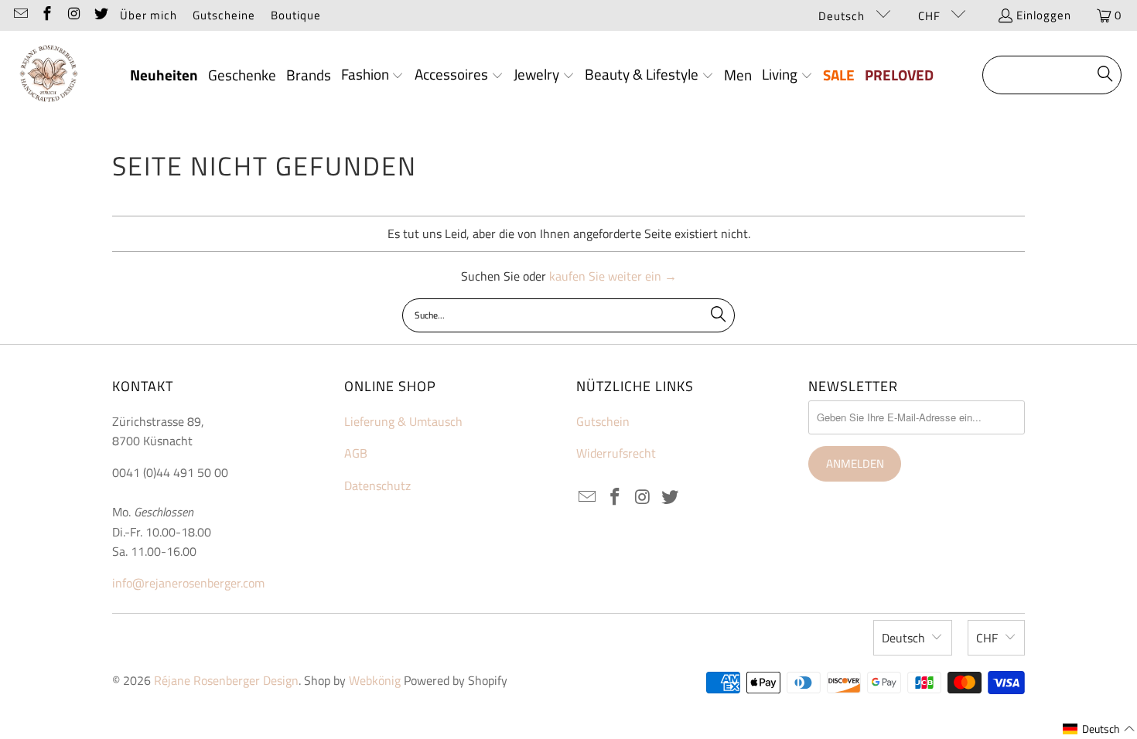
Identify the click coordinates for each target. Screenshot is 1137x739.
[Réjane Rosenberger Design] (48, 75)
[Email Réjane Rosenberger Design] (20, 15)
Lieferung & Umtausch (403, 421)
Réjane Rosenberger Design (226, 680)
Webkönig (375, 680)
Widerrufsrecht (616, 453)
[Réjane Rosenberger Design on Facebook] (47, 15)
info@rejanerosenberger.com (188, 583)
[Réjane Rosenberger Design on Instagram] (73, 15)
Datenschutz (377, 485)
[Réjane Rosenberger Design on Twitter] (100, 15)
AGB (355, 453)
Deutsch (843, 16)
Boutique (296, 15)
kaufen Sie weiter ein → (613, 276)
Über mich (148, 15)
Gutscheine (224, 15)
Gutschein (603, 421)
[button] (373, 76)
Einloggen (1043, 15)
